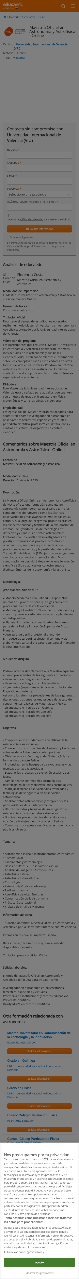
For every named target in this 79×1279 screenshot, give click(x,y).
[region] (39, 1211)
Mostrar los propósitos (40, 1273)
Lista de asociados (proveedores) (24, 1252)
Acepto (39, 1262)
